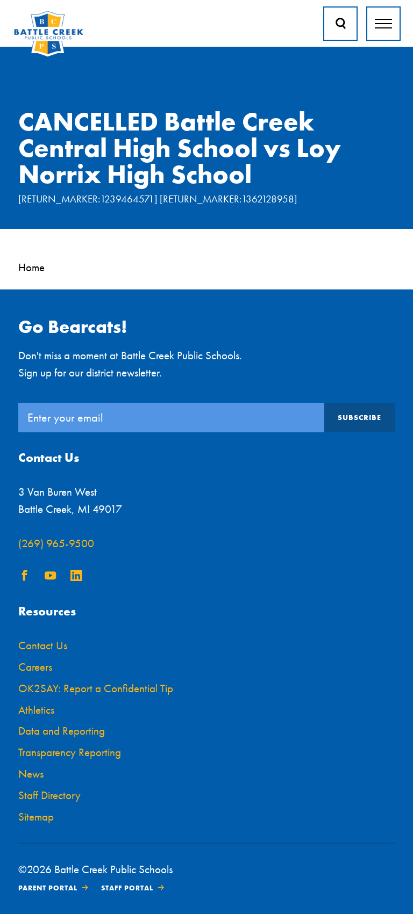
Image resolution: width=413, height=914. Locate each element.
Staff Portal (127, 888)
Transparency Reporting (69, 752)
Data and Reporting (61, 730)
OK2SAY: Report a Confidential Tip (95, 688)
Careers (35, 666)
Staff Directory (49, 795)
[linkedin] (76, 577)
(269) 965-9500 (56, 543)
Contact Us (42, 645)
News (31, 773)
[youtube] (50, 577)
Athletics (36, 709)
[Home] (48, 54)
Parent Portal (47, 888)
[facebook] (24, 577)
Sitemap (36, 816)
